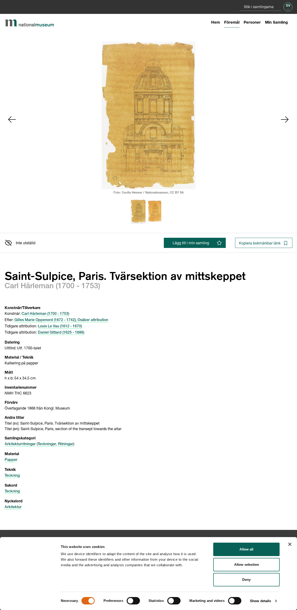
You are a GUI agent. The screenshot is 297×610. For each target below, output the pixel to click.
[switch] (133, 600)
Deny (246, 580)
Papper (11, 460)
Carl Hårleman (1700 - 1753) (45, 314)
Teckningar (47, 444)
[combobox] (260, 7)
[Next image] (285, 119)
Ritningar (65, 444)
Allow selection (246, 564)
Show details (260, 601)
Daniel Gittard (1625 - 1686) (61, 333)
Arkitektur (13, 507)
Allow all (246, 549)
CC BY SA (177, 192)
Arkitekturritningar (20, 444)
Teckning (12, 476)
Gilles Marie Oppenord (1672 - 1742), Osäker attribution (61, 320)
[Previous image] (12, 119)
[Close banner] (289, 544)
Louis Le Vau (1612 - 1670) (60, 326)
